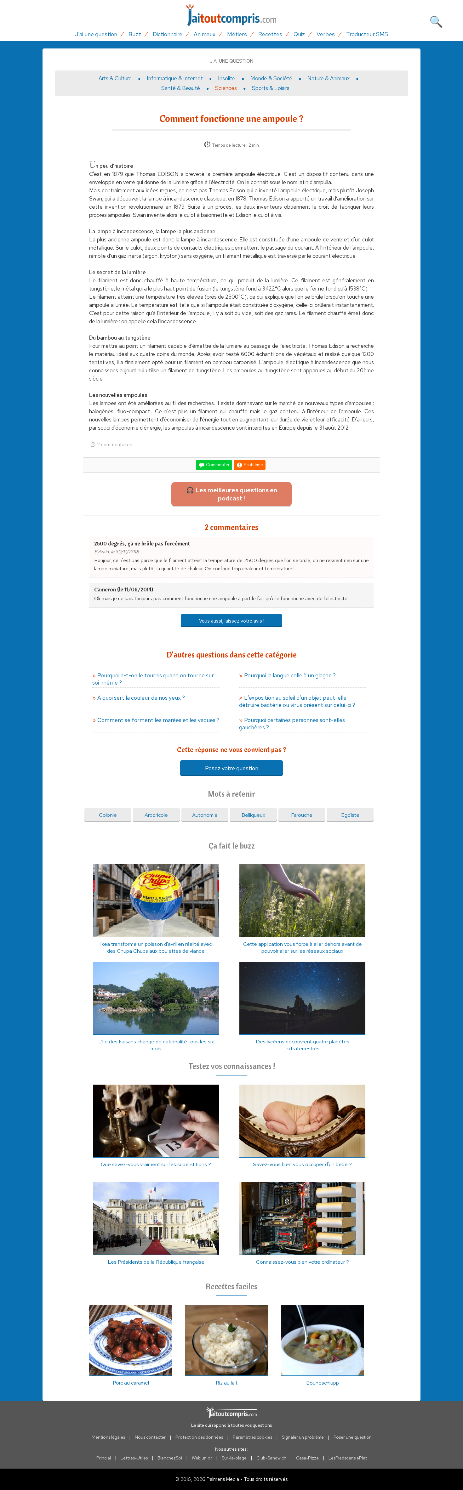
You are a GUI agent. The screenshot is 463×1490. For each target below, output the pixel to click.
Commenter (217, 464)
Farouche (301, 814)
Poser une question (353, 1437)
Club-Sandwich (271, 1458)
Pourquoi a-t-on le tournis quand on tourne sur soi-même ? (153, 679)
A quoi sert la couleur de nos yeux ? (141, 697)
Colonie (108, 814)
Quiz (299, 34)
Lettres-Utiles (134, 1458)
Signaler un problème (303, 1437)
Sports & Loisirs (270, 88)
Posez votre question (231, 768)
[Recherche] (436, 20)
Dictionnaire (167, 34)
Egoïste (350, 814)
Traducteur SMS (367, 34)
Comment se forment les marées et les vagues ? (158, 720)
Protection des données (199, 1437)
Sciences (226, 88)
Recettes (270, 34)
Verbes (326, 34)
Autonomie (205, 814)
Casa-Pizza (307, 1458)
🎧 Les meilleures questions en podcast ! (231, 494)
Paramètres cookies (252, 1437)
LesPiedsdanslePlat (348, 1458)
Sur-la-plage (234, 1458)
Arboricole (156, 814)
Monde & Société (271, 78)
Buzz (135, 34)
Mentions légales (108, 1437)
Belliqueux (253, 814)
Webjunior (202, 1458)
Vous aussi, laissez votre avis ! (231, 621)
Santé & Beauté (180, 88)
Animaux (204, 34)
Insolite (226, 78)
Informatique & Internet (175, 78)
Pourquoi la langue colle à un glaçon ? (290, 675)
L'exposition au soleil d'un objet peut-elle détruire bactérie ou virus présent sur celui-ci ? (297, 701)
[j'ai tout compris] (231, 15)
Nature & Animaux (328, 78)
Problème (253, 464)
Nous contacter (150, 1437)
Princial (103, 1458)
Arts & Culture (115, 78)
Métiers (237, 34)
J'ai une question (96, 34)
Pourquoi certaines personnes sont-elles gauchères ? (292, 723)
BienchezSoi (169, 1458)
